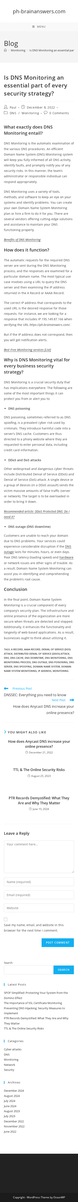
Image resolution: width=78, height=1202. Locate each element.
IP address (44, 670)
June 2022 (10, 1131)
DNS (13, 113)
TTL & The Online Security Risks (39, 769)
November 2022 (14, 1126)
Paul (13, 107)
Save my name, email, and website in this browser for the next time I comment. (34, 927)
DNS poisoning (58, 662)
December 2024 (14, 1091)
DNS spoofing (23, 666)
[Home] (5, 50)
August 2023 (12, 1111)
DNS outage (39, 662)
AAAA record (32, 649)
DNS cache (16, 657)
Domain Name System (46, 666)
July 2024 (9, 1101)
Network (9, 1065)
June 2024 (10, 1106)
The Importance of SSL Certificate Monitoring (33, 1003)
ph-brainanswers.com (39, 11)
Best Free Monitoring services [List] (27, 350)
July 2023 (9, 1116)
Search (8, 963)
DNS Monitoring (55, 657)
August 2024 (12, 1096)
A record (17, 649)
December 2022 (14, 1121)
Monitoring (30, 113)
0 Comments (59, 113)
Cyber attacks (12, 1049)
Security (9, 1070)
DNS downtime (34, 657)
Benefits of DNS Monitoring (22, 240)
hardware (66, 557)
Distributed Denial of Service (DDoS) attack (41, 653)
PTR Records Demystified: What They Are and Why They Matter (39, 800)
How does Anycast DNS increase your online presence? (39, 744)
